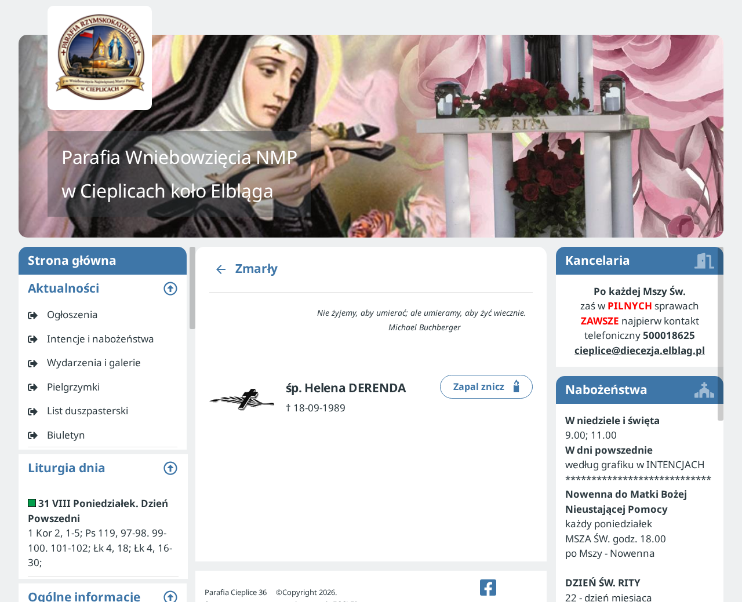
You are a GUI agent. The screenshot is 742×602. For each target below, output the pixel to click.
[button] (103, 288)
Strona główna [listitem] (72, 260)
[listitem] (103, 314)
